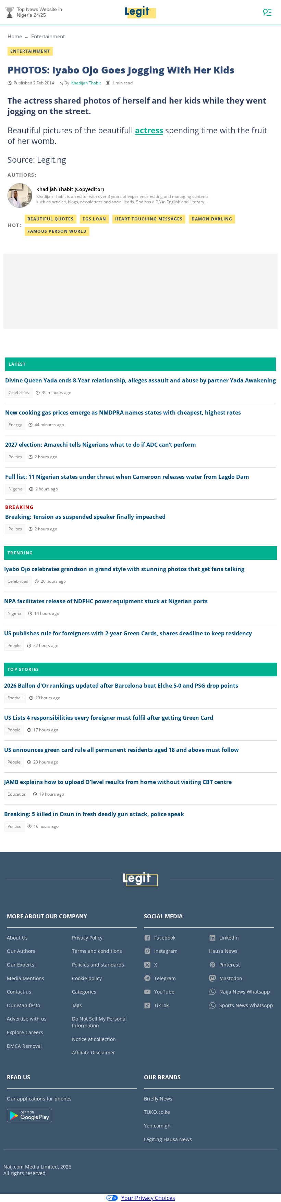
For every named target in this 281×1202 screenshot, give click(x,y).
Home (15, 36)
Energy (15, 425)
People (14, 645)
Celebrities (19, 392)
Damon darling (212, 219)
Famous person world (57, 231)
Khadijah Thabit (86, 83)
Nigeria (16, 489)
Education (17, 794)
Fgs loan (94, 219)
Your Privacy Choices (148, 1198)
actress (149, 130)
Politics (15, 457)
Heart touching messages (149, 219)
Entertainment (48, 36)
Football (15, 698)
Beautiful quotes (50, 219)
